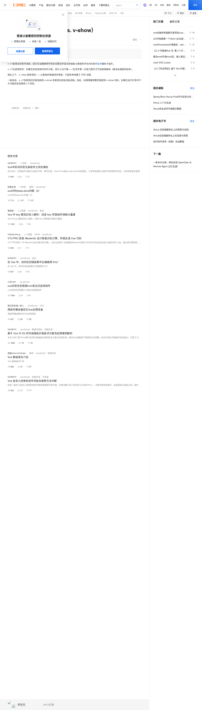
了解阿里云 (104, 5)
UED (42, 305)
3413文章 (48, 704)
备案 (168, 5)
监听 (99, 63)
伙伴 (85, 5)
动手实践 (68, 13)
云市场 (77, 5)
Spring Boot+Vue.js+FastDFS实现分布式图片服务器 (173, 96)
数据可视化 (37, 329)
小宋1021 (12, 281)
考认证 (88, 13)
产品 (41, 5)
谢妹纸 (11, 210)
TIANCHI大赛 (100, 13)
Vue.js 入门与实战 (162, 102)
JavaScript (35, 163)
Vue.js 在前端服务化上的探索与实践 (171, 129)
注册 (184, 5)
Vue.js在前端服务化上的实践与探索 (170, 135)
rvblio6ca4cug (14, 234)
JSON (37, 234)
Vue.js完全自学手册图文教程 (167, 108)
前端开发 (27, 108)
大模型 (32, 5)
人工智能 (21, 210)
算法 (42, 210)
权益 (60, 5)
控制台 (176, 5)
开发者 (45, 376)
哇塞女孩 (12, 186)
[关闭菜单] (5, 5)
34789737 (12, 163)
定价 (68, 5)
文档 (162, 5)
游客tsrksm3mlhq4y (17, 353)
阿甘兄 (21, 704)
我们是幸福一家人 (16, 305)
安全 (34, 258)
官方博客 (79, 13)
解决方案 (50, 5)
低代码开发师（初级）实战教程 (168, 141)
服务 (93, 5)
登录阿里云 (47, 51)
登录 (195, 5)
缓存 (37, 108)
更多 (192, 88)
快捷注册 (20, 51)
